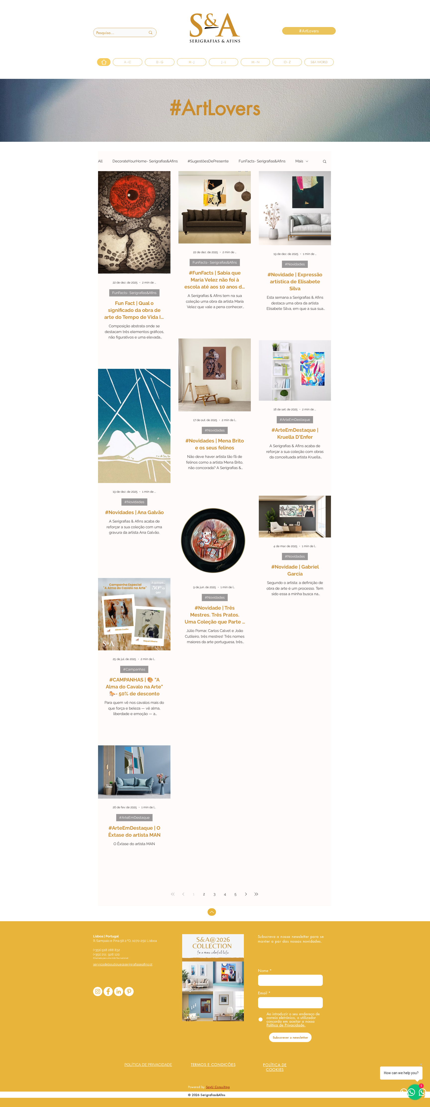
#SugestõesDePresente (208, 161)
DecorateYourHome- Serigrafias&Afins (145, 161)
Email (262, 993)
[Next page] (245, 894)
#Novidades (295, 264)
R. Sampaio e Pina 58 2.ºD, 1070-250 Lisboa (125, 941)
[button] (324, 161)
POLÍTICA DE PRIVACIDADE (148, 1064)
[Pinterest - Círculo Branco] (129, 991)
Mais (299, 161)
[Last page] (256, 894)
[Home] (103, 62)
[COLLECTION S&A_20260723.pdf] (213, 978)
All (100, 161)
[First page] (172, 894)
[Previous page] (183, 894)
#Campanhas (134, 669)
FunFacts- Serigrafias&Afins (262, 161)
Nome (263, 970)
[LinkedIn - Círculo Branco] (118, 991)
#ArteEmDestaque (295, 420)
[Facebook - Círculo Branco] (108, 991)
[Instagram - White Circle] (97, 991)
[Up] (212, 912)
